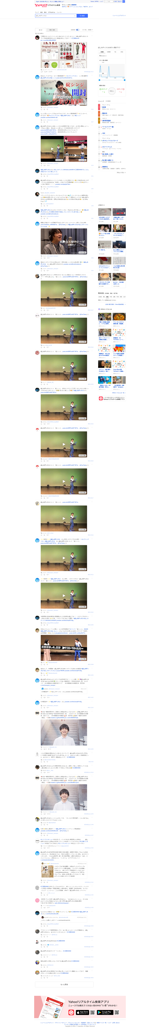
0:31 (92, 218)
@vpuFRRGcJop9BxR (53, 174)
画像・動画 (52, 30)
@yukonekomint (53, 662)
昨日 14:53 (90, 675)
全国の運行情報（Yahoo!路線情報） (115, 304)
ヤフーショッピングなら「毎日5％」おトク (81, 6)
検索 (83, 16)
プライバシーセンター (74, 1022)
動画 (45, 12)
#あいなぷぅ (54, 631)
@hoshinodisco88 (61, 69)
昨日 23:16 (90, 535)
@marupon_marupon (52, 107)
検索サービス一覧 (101, 1022)
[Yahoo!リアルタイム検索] (47, 4)
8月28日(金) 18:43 (88, 977)
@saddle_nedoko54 (50, 192)
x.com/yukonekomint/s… (48, 860)
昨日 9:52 (91, 761)
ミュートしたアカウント (119, 15)
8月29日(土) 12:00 (88, 814)
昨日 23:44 (90, 347)
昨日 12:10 (90, 707)
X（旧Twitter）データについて (87, 1024)
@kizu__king (50, 770)
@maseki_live (53, 747)
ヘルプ (101, 1)
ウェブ (37, 12)
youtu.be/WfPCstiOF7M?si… (49, 130)
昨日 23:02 (90, 612)
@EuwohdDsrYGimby (49, 759)
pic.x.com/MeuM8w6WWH (48, 40)
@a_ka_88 (49, 345)
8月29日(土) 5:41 (89, 882)
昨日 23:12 (90, 574)
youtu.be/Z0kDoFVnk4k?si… (49, 132)
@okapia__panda (53, 944)
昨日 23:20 (90, 461)
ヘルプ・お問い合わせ (114, 1022)
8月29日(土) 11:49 (88, 824)
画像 (41, 12)
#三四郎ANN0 (71, 757)
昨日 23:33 (90, 384)
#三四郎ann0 (75, 38)
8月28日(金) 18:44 (88, 967)
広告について (90, 1022)
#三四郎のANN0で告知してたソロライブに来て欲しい (65, 212)
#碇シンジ (53, 78)
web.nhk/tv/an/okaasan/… (62, 903)
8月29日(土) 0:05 (89, 907)
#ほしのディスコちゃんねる (52, 670)
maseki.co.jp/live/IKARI (57, 717)
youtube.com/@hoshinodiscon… (50, 214)
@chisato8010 (50, 203)
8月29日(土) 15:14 (88, 772)
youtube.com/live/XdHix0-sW (49, 117)
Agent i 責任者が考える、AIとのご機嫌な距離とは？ (50, 1)
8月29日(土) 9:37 (89, 835)
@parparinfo (52, 905)
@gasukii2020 (65, 846)
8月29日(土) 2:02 (89, 895)
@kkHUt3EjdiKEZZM (53, 459)
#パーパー (73, 629)
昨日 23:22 (90, 424)
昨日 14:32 (90, 697)
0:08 (92, 258)
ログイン (64, 6)
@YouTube (62, 224)
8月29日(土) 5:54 (89, 848)
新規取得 (74, 4)
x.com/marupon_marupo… (48, 685)
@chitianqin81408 (50, 308)
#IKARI (86, 629)
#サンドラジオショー (64, 843)
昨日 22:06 (90, 625)
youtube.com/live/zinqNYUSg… (65, 620)
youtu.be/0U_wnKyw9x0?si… (49, 134)
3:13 (92, 165)
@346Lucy (54, 934)
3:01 (92, 176)
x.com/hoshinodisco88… (52, 913)
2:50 (92, 188)
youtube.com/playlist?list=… (63, 184)
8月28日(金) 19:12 (88, 957)
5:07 (92, 122)
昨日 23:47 (90, 310)
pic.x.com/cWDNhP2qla (71, 717)
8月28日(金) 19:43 (88, 946)
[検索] (123, 1)
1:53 (92, 205)
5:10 (92, 109)
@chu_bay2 (57, 975)
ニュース (59, 12)
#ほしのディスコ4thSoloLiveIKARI (64, 169)
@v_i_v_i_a (51, 893)
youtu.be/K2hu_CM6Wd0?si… (49, 224)
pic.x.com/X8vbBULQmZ (71, 782)
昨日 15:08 (90, 664)
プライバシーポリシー (61, 1022)
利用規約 (83, 1022)
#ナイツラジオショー (47, 839)
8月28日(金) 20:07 (88, 936)
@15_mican (50, 533)
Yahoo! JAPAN (94, 1)
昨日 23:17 (90, 498)
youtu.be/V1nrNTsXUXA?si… (64, 78)
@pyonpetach (52, 822)
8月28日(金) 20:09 (88, 926)
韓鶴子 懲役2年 (118, 1)
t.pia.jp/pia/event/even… (62, 633)
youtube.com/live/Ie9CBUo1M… (50, 830)
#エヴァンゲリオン (72, 76)
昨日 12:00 (90, 749)
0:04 (92, 270)
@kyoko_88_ (50, 382)
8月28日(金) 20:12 (88, 71)
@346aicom (50, 965)
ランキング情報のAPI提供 (71, 1024)
